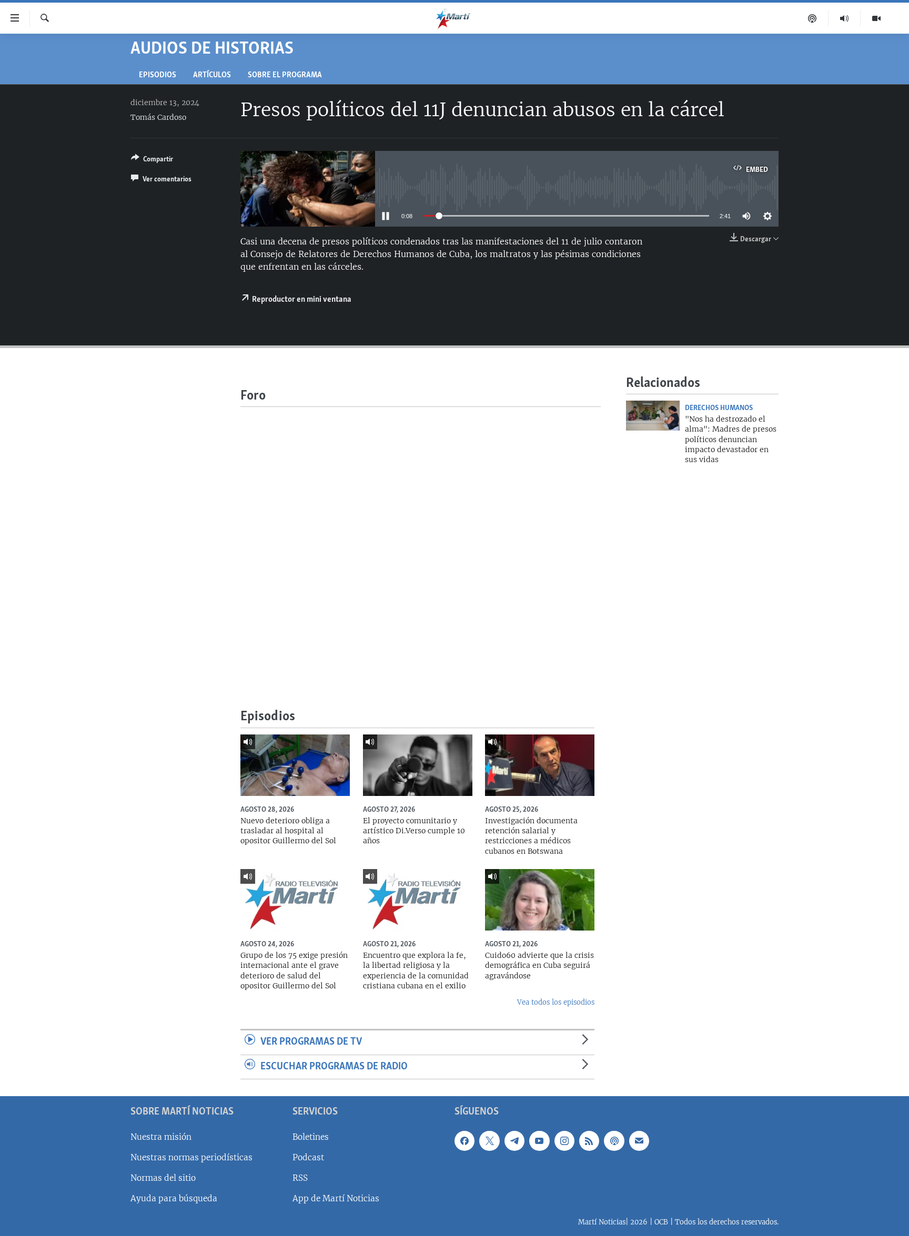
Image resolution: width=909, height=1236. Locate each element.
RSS (300, 1178)
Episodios (157, 75)
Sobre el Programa (285, 75)
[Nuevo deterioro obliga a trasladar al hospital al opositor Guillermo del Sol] (295, 765)
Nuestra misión (160, 1137)
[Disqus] (420, 538)
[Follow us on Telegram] (514, 1141)
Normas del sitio (163, 1178)
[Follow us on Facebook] (464, 1141)
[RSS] (589, 1141)
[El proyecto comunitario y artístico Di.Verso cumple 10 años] (417, 765)
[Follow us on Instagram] (564, 1141)
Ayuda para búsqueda (173, 1198)
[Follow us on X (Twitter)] (489, 1141)
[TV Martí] (876, 18)
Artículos (212, 75)
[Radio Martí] (845, 18)
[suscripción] (639, 1141)
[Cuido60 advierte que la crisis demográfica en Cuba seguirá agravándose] (539, 900)
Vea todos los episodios (555, 1002)
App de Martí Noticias (335, 1198)
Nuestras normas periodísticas (191, 1157)
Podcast (308, 1157)
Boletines (310, 1137)
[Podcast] (812, 18)
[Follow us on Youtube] (539, 1141)
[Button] (152, 161)
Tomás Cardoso (158, 117)
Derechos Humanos (719, 408)
